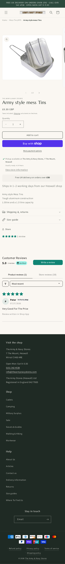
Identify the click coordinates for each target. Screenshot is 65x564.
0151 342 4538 (13, 367)
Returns (10, 486)
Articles (9, 466)
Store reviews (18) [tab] (47, 274)
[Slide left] (26, 93)
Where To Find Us (14, 500)
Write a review (48, 262)
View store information (16, 169)
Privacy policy (33, 548)
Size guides (11, 493)
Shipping (17, 113)
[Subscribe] (47, 519)
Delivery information (16, 480)
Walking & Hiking (14, 433)
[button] (6, 12)
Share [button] (8, 229)
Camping (10, 406)
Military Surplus (13, 413)
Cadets (9, 399)
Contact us (11, 473)
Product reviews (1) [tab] (17, 274)
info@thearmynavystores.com (21, 371)
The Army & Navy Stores (36, 558)
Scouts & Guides (14, 427)
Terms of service (51, 548)
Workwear (11, 440)
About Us (10, 459)
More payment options (32, 151)
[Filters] (5, 284)
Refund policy (15, 548)
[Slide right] (39, 93)
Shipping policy (34, 553)
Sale (8, 420)
